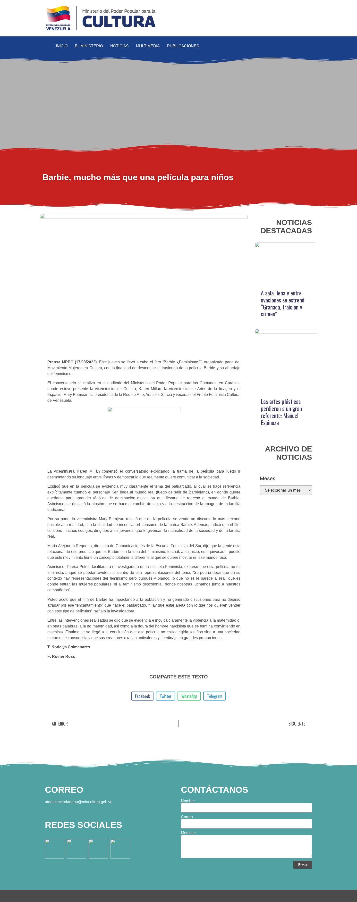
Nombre (188, 801)
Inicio (62, 46)
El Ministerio (89, 46)
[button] (310, 46)
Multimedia (148, 46)
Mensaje (188, 833)
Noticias (119, 46)
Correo (187, 817)
